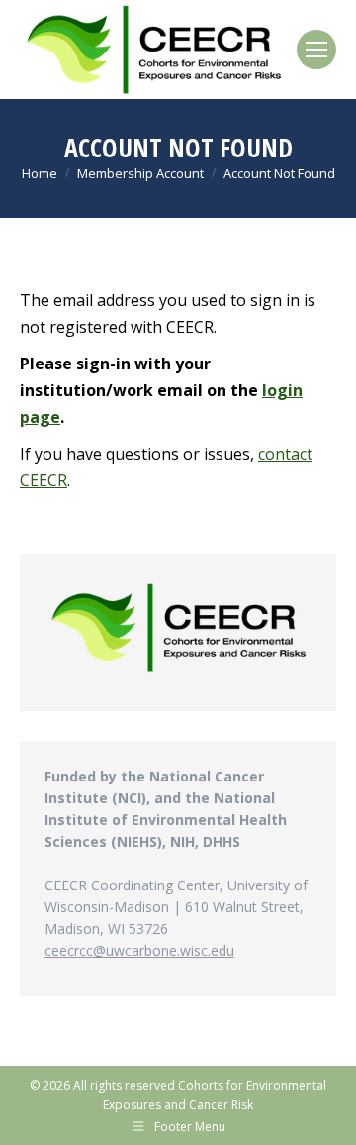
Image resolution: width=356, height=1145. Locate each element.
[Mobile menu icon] (316, 49)
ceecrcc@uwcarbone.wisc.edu (139, 950)
